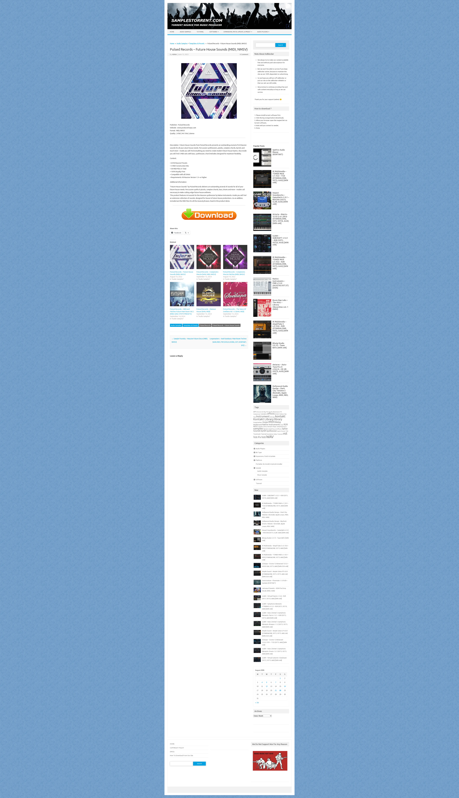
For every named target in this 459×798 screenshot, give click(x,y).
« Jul (257, 703)
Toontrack (256, 434)
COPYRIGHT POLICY (177, 748)
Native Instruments (271, 424)
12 (267, 686)
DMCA (172, 751)
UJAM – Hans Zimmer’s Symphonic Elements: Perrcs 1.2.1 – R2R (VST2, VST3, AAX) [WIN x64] (274, 615)
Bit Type (259, 452)
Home (172, 32)
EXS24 (277, 414)
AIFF (254, 412)
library (278, 419)
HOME (172, 744)
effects (271, 413)
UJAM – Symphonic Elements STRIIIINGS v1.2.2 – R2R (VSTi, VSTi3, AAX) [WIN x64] (274, 606)
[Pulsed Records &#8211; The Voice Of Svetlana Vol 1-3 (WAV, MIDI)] (235, 294)
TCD (287, 431)
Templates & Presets (197, 43)
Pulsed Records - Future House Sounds (226, 325)
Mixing (277, 422)
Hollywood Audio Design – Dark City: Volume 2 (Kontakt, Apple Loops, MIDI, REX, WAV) (275, 514)
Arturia (258, 412)
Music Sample (262, 475)
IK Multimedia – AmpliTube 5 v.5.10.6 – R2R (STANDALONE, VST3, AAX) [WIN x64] (275, 548)
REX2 (255, 426)
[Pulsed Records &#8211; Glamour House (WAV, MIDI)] (209, 294)
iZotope (272, 417)
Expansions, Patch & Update (265, 456)
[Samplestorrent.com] (229, 29)
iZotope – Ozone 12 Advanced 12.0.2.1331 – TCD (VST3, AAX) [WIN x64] (274, 642)
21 (276, 690)
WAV (270, 437)
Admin (174, 54)
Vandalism (270, 434)
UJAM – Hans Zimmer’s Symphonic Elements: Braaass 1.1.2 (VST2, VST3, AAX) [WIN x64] (275, 624)
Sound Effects (277, 429)
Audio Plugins (262, 32)
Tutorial (200, 32)
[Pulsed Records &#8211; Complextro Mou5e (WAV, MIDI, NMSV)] (209, 257)
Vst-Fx (257, 437)
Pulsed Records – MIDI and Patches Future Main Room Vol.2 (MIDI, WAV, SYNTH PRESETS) (182, 311)
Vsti (263, 437)
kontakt (280, 416)
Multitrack (257, 425)
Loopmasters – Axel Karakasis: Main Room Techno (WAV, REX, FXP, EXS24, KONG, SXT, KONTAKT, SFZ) (228, 342)
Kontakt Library (263, 419)
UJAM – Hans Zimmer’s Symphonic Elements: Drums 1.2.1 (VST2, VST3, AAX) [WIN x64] (274, 651)
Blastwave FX (277, 412)
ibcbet (254, 777)
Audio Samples (185, 32)
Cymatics (264, 414)
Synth (263, 431)
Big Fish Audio (268, 412)
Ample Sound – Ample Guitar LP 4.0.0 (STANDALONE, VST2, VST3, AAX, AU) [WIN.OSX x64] (275, 633)
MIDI (271, 421)
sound (270, 429)
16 (285, 686)
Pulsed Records (205, 325)
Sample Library (262, 426)
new (282, 424)
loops (265, 422)
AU (262, 412)
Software (213, 32)
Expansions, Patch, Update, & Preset (237, 32)
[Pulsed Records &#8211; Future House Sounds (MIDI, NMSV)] (182, 257)
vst (285, 433)
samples (258, 428)
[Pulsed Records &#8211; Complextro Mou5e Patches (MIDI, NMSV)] (235, 257)
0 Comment (244, 54)
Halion (282, 414)
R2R (286, 424)
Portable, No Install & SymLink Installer (269, 464)
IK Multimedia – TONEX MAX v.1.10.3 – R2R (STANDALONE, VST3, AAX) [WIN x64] (275, 557)
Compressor (256, 414)
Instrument (263, 416)
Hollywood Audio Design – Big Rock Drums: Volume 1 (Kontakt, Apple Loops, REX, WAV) (274, 523)
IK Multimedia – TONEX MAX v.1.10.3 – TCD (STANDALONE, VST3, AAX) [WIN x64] (275, 505)
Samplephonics (282, 426)
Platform (259, 460)
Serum (265, 429)
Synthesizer (272, 431)
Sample (258, 468)
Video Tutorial (278, 434)
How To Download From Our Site (181, 755)
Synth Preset (281, 431)
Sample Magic (271, 426)
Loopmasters (257, 422)
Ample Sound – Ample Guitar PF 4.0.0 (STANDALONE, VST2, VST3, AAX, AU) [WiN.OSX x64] (275, 574)
